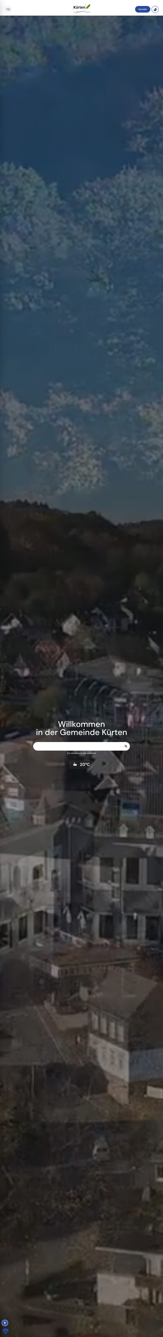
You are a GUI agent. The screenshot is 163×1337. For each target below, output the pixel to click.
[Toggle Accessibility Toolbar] (5, 1323)
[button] (5, 1331)
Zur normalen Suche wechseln (81, 753)
